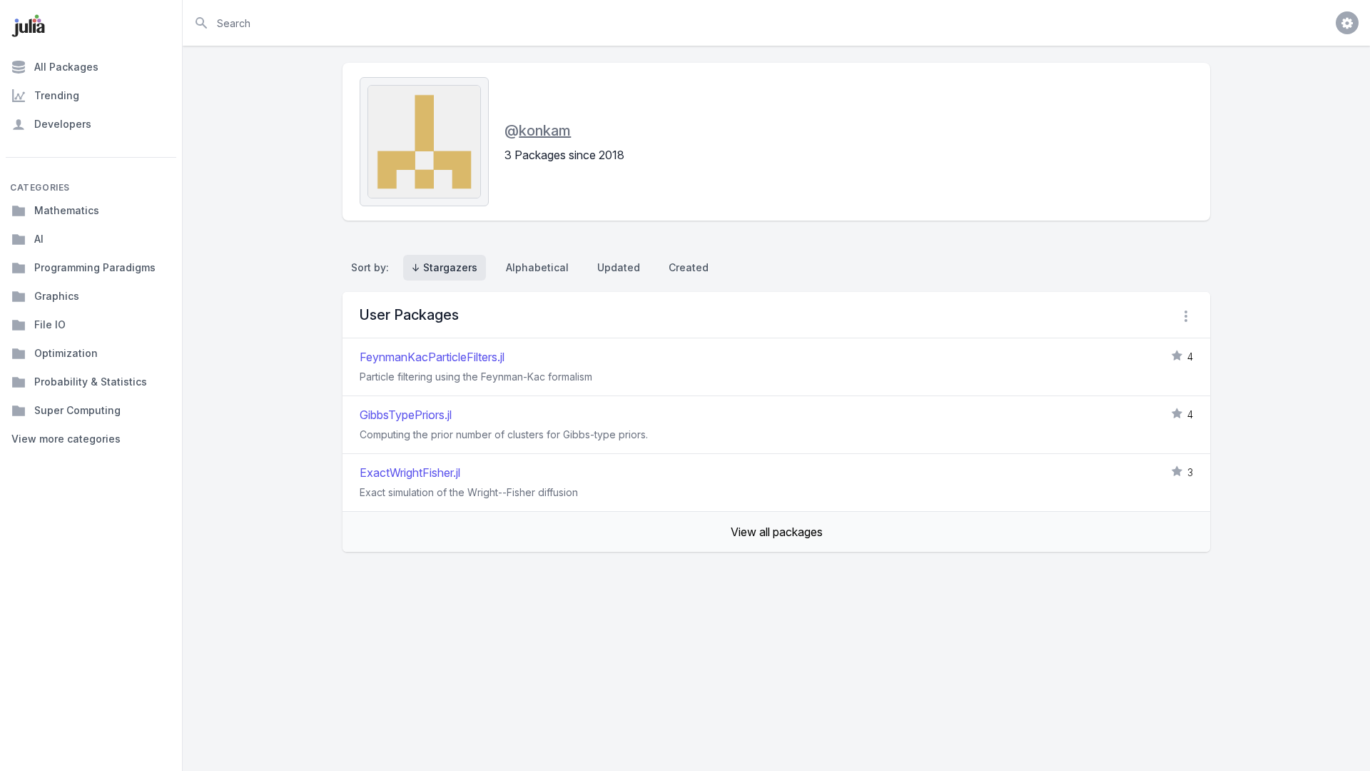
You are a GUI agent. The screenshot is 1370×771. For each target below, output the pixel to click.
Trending (56, 95)
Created (689, 267)
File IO (50, 324)
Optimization (66, 353)
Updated (618, 267)
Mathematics (66, 210)
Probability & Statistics (90, 382)
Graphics (56, 296)
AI (39, 239)
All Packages (66, 67)
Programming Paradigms (95, 267)
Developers (62, 124)
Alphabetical (537, 267)
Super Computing (77, 410)
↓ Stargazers (444, 267)
